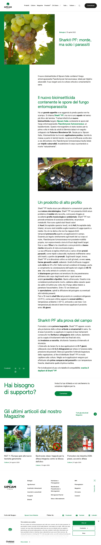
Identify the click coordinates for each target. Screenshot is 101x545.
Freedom (47, 5)
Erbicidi (29, 499)
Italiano (72, 5)
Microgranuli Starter (57, 495)
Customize (83, 528)
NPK (76, 480)
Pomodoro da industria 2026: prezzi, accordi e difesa (79, 457)
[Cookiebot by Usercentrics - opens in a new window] (10, 542)
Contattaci (63, 393)
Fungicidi (30, 496)
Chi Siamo (55, 5)
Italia (65, 5)
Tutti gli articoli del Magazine (82, 414)
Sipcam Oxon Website (31, 515)
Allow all (83, 523)
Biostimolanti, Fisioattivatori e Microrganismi (56, 489)
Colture (33, 5)
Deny (83, 533)
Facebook (68, 515)
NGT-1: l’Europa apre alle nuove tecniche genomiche (17, 457)
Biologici (29, 480)
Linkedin (94, 515)
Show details (24, 542)
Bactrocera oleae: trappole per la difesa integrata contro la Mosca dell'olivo (50, 459)
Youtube (81, 515)
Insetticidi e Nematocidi (34, 488)
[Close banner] (98, 521)
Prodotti (26, 5)
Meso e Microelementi (57, 498)
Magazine (40, 5)
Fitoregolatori (79, 484)
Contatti (77, 496)
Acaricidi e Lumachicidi (34, 492)
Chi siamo (78, 492)
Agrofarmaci (31, 484)
